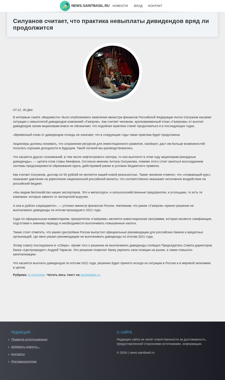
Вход (138, 6)
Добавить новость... (25, 347)
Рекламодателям (23, 361)
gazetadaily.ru (90, 275)
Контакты (18, 354)
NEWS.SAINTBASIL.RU (90, 6)
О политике (36, 275)
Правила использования (29, 339)
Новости (120, 6)
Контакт (155, 6)
